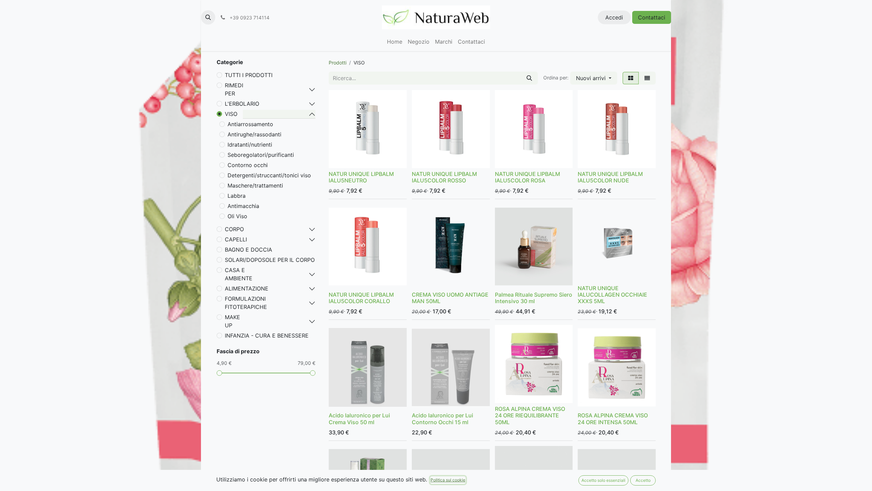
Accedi (614, 17)
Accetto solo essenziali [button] (603, 480)
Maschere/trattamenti (255, 185)
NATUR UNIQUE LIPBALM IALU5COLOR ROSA (527, 177)
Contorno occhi (248, 165)
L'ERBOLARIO (242, 103)
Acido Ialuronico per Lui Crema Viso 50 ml (359, 418)
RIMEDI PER (234, 89)
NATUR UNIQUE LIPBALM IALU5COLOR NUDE (610, 177)
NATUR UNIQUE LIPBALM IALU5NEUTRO (361, 177)
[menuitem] (394, 41)
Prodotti (337, 62)
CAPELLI (236, 239)
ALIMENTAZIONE (246, 288)
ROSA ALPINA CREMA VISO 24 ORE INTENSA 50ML (613, 418)
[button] (208, 17)
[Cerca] (529, 78)
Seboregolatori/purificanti (261, 154)
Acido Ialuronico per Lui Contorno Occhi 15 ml (442, 418)
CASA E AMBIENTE (238, 274)
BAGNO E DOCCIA (248, 249)
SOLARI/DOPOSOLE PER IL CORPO (270, 259)
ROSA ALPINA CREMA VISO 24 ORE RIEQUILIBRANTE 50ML (530, 415)
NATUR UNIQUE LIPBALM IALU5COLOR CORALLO (361, 297)
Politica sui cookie (448, 479)
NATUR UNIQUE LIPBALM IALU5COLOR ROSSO (444, 177)
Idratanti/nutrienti (250, 144)
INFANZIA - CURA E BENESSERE (267, 335)
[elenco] (647, 78)
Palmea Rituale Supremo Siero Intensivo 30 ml (533, 297)
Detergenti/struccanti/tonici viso (269, 175)
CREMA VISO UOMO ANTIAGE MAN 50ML (450, 297)
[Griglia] (630, 78)
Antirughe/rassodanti (254, 134)
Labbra (237, 195)
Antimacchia (243, 206)
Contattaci (651, 17)
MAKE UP (232, 321)
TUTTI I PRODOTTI (248, 75)
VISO (231, 113)
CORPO (234, 229)
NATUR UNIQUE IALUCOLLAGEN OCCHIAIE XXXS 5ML (612, 294)
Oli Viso (237, 216)
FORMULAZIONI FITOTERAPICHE (246, 302)
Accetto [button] (643, 480)
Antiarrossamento (250, 124)
